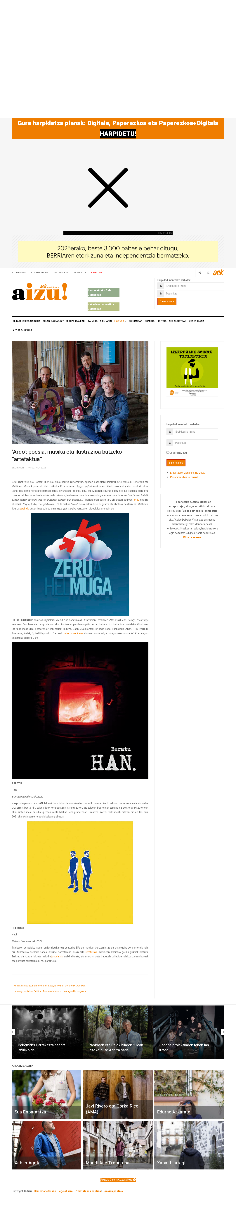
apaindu (24, 509)
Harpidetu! (80, 272)
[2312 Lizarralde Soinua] (192, 372)
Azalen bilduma (39, 272)
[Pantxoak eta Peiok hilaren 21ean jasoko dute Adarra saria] (118, 1032)
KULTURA (119, 321)
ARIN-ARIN (106, 321)
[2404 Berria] (118, 251)
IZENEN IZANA (196, 321)
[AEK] (218, 272)
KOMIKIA (150, 321)
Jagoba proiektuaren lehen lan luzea (184, 1047)
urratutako (92, 952)
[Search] (208, 272)
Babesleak (96, 272)
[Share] (199, 272)
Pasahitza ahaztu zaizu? (184, 477)
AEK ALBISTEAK (177, 321)
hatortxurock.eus (73, 633)
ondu (136, 500)
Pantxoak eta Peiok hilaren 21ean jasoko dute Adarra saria (115, 1047)
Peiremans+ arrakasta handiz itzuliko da (41, 1047)
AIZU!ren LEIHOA (22, 330)
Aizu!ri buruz (61, 272)
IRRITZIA (161, 321)
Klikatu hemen (192, 537)
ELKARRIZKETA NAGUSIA (26, 321)
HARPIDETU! (118, 133)
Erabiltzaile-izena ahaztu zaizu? (188, 473)
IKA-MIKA (92, 321)
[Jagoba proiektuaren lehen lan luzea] (188, 1032)
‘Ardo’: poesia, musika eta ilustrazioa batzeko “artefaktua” (67, 455)
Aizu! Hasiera (19, 272)
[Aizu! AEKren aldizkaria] (39, 291)
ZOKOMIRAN (136, 321)
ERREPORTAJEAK (75, 321)
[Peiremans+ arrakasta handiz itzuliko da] (47, 1032)
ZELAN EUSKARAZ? (53, 321)
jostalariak (57, 957)
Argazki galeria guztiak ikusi (116, 1180)
